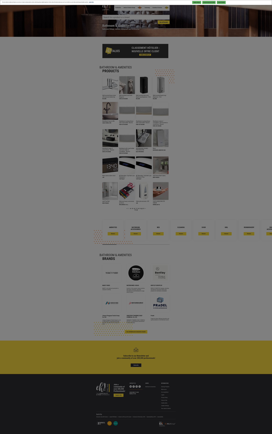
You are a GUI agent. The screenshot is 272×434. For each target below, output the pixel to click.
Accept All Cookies (221, 2)
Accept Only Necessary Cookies (209, 2)
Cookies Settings (197, 2)
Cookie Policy (91, 2)
